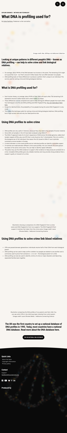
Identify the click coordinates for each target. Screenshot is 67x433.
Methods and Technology (21, 12)
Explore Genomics (7, 12)
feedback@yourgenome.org (10, 375)
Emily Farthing (8, 21)
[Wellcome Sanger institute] (21, 419)
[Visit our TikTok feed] (2, 380)
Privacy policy (6, 363)
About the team (7, 359)
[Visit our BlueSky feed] (9, 380)
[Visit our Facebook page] (11, 380)
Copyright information (9, 361)
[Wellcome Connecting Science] (21, 400)
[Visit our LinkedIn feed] (14, 380)
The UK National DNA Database (33, 337)
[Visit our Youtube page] (6, 380)
